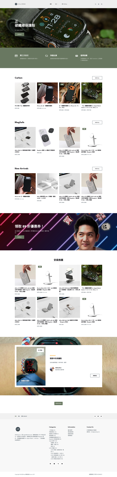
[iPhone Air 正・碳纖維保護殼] (47, 92)
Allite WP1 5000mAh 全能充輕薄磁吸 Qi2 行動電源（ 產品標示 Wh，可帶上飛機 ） (69, 290)
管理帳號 (70, 435)
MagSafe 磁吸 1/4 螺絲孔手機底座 (46, 150)
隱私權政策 (70, 432)
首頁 (51, 4)
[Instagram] (98, 416)
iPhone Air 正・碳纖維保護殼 (44, 105)
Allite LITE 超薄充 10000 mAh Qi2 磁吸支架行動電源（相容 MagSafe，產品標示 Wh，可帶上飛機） (69, 198)
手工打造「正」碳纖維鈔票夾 (22, 105)
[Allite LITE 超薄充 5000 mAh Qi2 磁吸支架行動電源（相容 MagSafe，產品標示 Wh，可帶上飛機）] (69, 137)
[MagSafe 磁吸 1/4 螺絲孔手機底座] (47, 137)
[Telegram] (58, 463)
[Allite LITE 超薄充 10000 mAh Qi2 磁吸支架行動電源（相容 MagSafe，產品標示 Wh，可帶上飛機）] (69, 183)
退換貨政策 (70, 433)
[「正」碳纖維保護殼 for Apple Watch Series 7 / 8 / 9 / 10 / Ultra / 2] (91, 92)
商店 (56, 4)
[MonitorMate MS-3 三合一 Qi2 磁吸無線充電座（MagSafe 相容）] (91, 137)
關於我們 (70, 430)
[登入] (98, 4)
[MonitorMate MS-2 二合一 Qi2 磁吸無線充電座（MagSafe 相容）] (91, 307)
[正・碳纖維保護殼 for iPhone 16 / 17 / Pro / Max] (69, 92)
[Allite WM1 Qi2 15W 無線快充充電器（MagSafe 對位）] (69, 307)
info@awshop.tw (95, 432)
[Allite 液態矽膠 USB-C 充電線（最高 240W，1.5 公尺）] (47, 183)
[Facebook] (95, 416)
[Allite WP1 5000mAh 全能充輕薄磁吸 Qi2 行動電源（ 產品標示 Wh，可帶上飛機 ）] (69, 275)
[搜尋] (95, 4)
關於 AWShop (64, 4)
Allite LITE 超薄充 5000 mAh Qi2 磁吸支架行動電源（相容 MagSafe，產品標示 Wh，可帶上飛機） (69, 152)
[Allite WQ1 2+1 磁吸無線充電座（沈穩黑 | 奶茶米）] (25, 137)
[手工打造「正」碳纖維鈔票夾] (25, 92)
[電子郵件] (101, 416)
